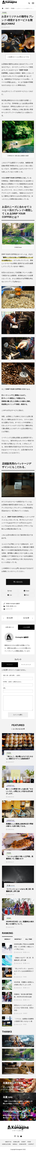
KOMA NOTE (22, 1144)
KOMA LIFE (16, 1142)
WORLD (15, 1144)
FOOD (7, 606)
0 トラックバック (26, 664)
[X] (18, 1136)
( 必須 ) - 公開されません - (12, 681)
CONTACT (31, 1144)
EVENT (25, 1013)
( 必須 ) (11, 675)
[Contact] (21, 1136)
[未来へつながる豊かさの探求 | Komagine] (9, 3)
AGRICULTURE (6, 1144)
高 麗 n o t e (13, 606)
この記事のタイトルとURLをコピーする (18, 57)
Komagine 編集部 (15, 603)
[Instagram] (15, 1136)
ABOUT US (8, 1142)
